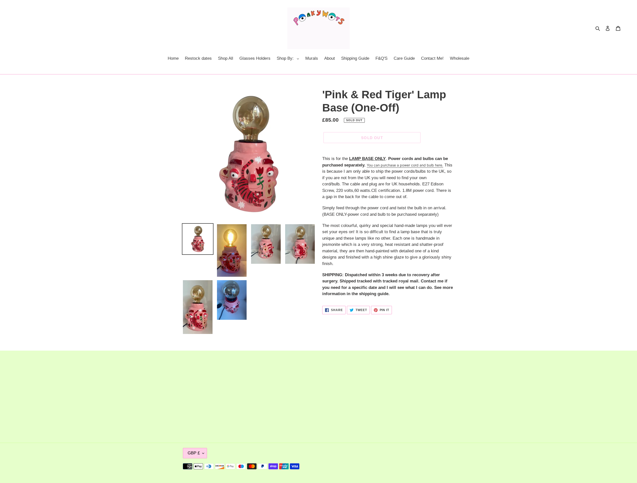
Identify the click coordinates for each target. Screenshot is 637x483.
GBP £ (194, 453)
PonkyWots (413, 466)
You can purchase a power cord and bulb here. (405, 165)
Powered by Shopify (438, 466)
